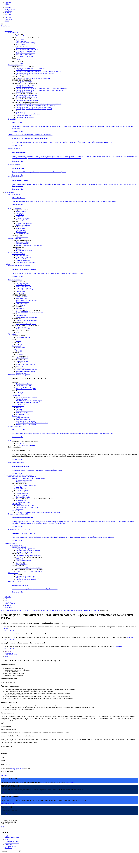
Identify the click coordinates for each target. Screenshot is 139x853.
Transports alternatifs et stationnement (27, 320)
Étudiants (7, 264)
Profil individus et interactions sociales (27, 49)
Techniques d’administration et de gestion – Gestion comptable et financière (38, 71)
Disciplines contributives (15, 176)
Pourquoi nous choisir (22, 495)
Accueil (3, 610)
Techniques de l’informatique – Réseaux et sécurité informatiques (35, 105)
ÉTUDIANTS (16, 504)
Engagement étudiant (22, 242)
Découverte (19, 344)
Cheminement (16, 395)
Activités (18, 249)
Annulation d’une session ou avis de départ (29, 401)
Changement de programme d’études (27, 402)
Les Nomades (20, 443)
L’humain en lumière (22, 237)
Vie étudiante (12, 334)
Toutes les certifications (23, 490)
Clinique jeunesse (21, 315)
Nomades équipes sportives (24, 250)
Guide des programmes (23, 233)
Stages (6, 656)
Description (8, 651)
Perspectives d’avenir (11, 655)
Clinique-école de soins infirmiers (26, 552)
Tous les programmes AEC (24, 480)
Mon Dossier (8, 848)
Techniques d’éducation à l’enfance (26, 95)
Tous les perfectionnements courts (26, 485)
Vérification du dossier (22, 414)
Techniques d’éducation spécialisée (26, 97)
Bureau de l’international (12, 843)
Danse (18, 59)
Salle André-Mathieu (22, 564)
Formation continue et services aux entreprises (18, 475)
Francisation (15, 510)
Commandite (20, 409)
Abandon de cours (21, 399)
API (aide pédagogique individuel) (26, 397)
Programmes (8, 31)
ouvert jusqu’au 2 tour (17, 769)
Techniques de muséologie (24, 82)
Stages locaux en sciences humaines (26, 300)
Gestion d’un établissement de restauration (28, 70)
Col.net (3, 26)
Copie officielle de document (24, 411)
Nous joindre (8, 14)
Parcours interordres (14, 149)
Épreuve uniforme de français (24, 419)
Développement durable (12, 837)
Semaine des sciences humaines (25, 371)
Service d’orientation (22, 297)
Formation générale (14, 164)
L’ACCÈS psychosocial (23, 260)
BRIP (6, 839)
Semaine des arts (21, 373)
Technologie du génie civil (24, 92)
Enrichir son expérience (15, 238)
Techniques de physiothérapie (25, 117)
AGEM (18, 332)
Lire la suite (4, 628)
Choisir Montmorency (14, 194)
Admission (4, 775)
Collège (7, 4)
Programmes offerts (22, 500)
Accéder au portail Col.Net (24, 384)
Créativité (15, 349)
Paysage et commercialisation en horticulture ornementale (33, 78)
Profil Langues (20, 44)
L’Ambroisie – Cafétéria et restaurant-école (29, 568)
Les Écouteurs (20, 293)
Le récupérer (19, 392)
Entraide (18, 341)
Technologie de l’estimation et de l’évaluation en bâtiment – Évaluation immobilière (41, 90)
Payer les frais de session (23, 387)
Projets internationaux (22, 243)
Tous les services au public (16, 545)
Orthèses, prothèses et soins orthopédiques (28, 114)
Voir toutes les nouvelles (8, 630)
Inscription (19, 487)
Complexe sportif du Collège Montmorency (29, 555)
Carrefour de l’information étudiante (19, 266)
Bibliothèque (8, 7)
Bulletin (18, 407)
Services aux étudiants (15, 252)
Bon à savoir (16, 416)
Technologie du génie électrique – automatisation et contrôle (34, 107)
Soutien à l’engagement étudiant (25, 364)
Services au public (10, 543)
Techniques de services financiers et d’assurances (30, 68)
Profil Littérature (21, 41)
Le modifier (19, 394)
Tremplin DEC (20, 216)
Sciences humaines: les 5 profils (25, 48)
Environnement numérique (24, 329)
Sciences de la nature (22, 36)
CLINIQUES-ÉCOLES (19, 547)
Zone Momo (8, 11)
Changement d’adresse (22, 417)
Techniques (19, 213)
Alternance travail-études (23, 245)
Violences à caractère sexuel (24, 290)
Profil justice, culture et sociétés (25, 53)
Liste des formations (22, 493)
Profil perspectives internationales (26, 51)
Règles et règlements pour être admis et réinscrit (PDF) (32, 423)
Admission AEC (21, 482)
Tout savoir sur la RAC (23, 502)
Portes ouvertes (20, 228)
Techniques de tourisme (23, 75)
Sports (10, 440)
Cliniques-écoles (13, 573)
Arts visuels (19, 63)
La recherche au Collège (12, 841)
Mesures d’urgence (10, 846)
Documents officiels (18, 406)
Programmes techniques (15, 65)
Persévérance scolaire (22, 302)
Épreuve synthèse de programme (25, 421)
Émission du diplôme (22, 412)
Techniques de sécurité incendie (25, 85)
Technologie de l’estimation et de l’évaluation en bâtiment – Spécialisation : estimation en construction (69, 610)
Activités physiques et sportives (25, 445)
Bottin (2, 827)
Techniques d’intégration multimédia (27, 100)
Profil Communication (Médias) (25, 43)
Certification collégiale (19, 488)
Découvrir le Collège (14, 208)
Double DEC (12, 119)
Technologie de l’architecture (24, 87)
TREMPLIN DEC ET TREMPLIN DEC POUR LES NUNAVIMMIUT (30, 135)
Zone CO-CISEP (21, 232)
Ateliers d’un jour (21, 230)
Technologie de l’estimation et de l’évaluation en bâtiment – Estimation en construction (42, 88)
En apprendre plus (17, 131)
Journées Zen (20, 366)
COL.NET (8, 17)
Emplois (7, 836)
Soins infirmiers (20, 112)
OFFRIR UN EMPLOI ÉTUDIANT (19, 529)
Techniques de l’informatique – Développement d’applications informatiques (38, 104)
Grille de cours (9, 653)
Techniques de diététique (23, 115)
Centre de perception (22, 303)
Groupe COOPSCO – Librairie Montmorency (29, 312)
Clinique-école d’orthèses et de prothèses (28, 550)
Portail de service (10, 9)
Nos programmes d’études (14, 610)
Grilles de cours (20, 404)
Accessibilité (8, 844)
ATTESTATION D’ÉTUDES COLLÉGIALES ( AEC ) (29, 478)
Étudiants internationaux (23, 225)
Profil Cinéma (20, 39)
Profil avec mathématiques (24, 54)
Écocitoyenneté (16, 346)
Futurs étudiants (9, 192)
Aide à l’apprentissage (22, 255)
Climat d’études (20, 291)
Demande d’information (23, 497)
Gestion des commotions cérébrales (26, 317)
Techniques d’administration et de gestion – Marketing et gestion (35, 73)
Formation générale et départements (26, 220)
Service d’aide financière (23, 259)
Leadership (19, 354)
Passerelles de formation (23, 218)
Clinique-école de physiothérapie (25, 549)
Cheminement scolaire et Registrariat (19, 375)
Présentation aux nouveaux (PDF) (26, 389)
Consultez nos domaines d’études (26, 505)
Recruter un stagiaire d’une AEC (18, 514)
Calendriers (8, 2)
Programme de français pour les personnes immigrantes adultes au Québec (38, 512)
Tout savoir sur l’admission (24, 223)
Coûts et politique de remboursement (27, 507)
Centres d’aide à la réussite (24, 257)
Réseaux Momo (20, 305)
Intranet (7, 21)
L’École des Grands (22, 358)
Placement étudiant (21, 298)
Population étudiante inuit (16, 462)
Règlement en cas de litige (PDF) (26, 424)
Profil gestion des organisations (25, 56)
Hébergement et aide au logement (26, 262)
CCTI (6, 6)
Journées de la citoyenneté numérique (27, 369)
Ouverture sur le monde (23, 337)
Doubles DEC (20, 215)
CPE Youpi (19, 559)
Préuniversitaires (13, 32)
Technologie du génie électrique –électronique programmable (34, 109)
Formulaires (19, 509)
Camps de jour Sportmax (23, 560)
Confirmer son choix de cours (25, 385)
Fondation (8, 12)
